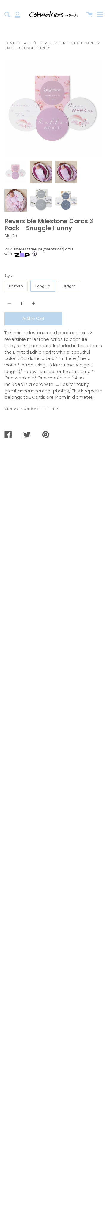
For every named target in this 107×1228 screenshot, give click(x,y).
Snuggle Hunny (41, 408)
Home (9, 43)
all (27, 43)
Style (8, 275)
